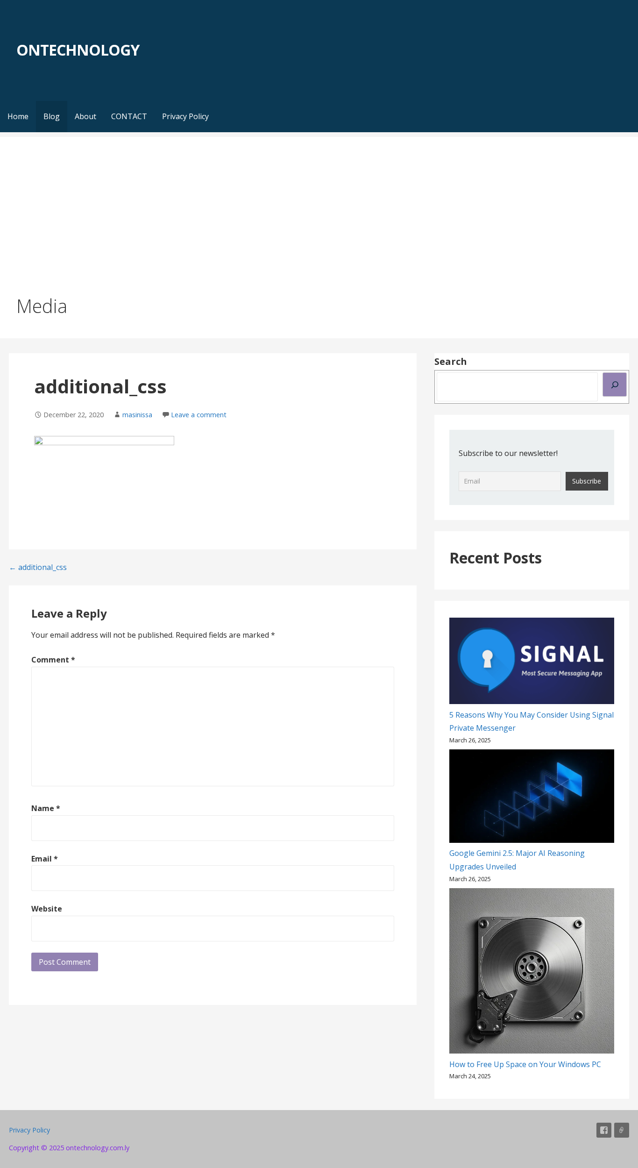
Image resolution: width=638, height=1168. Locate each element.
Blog (51, 116)
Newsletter (621, 1130)
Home (17, 116)
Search (450, 361)
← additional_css (38, 567)
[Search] (615, 384)
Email (44, 859)
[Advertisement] (319, 202)
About (85, 116)
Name (45, 808)
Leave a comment (199, 414)
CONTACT (129, 116)
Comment (53, 660)
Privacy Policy (185, 116)
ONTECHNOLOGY (77, 50)
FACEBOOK (603, 1130)
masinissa (137, 414)
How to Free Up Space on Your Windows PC (525, 1064)
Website (46, 909)
